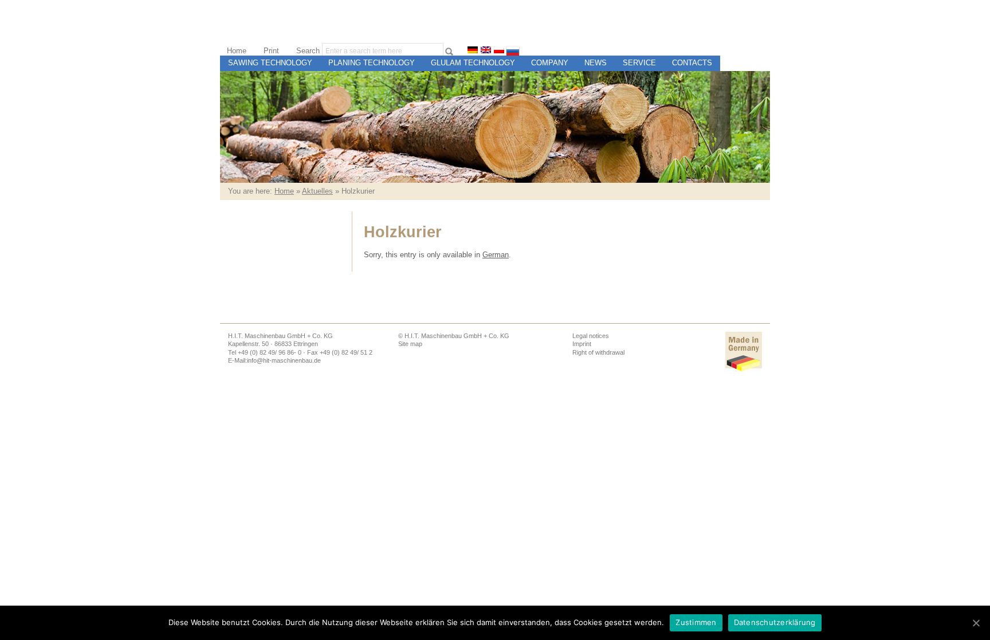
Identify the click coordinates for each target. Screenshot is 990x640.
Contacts (692, 62)
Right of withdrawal (598, 352)
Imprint (581, 343)
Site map (410, 343)
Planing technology (371, 62)
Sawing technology (270, 62)
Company (549, 62)
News (595, 62)
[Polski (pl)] (499, 50)
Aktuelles (317, 191)
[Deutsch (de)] (472, 50)
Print (271, 50)
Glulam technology (473, 62)
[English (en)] (486, 50)
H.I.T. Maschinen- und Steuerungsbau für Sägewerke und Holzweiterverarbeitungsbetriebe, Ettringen (711, 44)
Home (236, 50)
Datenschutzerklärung (775, 622)
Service (639, 62)
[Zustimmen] (975, 623)
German (495, 254)
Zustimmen (695, 622)
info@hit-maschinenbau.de (284, 360)
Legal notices (590, 335)
